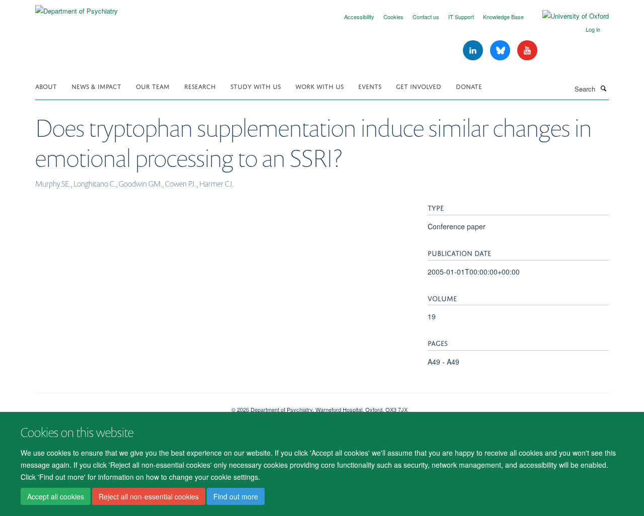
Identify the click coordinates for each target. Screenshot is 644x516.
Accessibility (359, 17)
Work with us (319, 86)
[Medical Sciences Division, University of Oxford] (125, 405)
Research (200, 86)
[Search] (603, 88)
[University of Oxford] (568, 16)
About (46, 86)
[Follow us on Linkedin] (474, 50)
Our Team (153, 86)
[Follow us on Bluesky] (501, 50)
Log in (593, 29)
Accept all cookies (55, 496)
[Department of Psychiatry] (76, 7)
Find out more (235, 496)
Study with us (255, 86)
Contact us (426, 17)
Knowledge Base (503, 17)
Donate (469, 86)
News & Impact (96, 86)
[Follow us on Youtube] (527, 50)
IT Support (461, 17)
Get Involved (418, 86)
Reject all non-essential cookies (149, 496)
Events (369, 86)
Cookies (393, 17)
